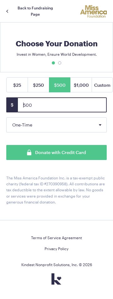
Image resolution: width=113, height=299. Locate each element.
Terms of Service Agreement (56, 237)
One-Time (22, 124)
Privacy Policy (56, 248)
